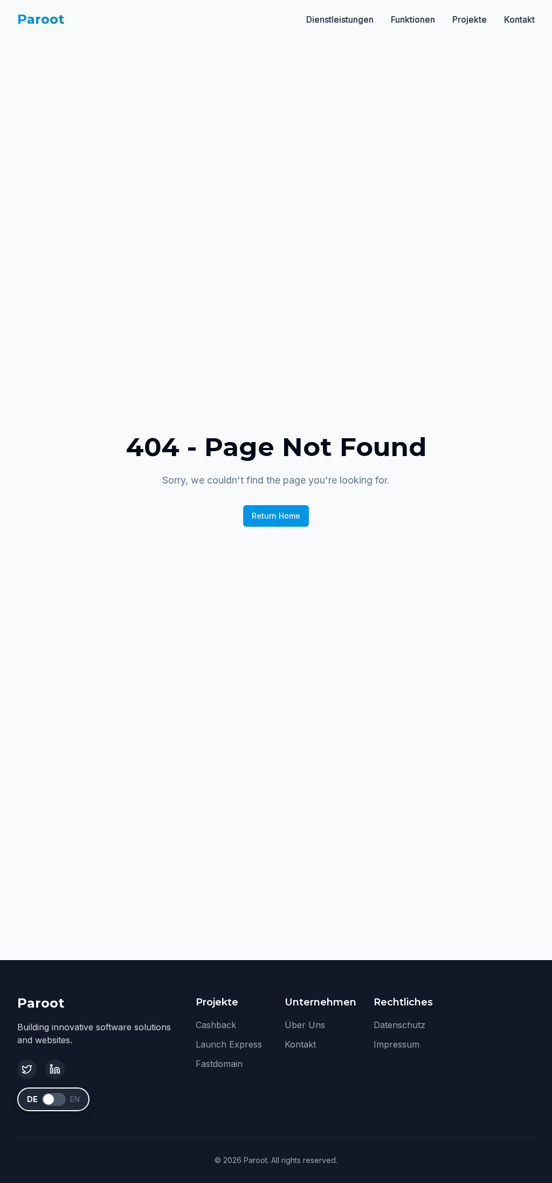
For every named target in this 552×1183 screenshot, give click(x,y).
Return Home (276, 515)
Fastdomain (219, 1063)
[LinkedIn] (55, 1069)
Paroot (40, 19)
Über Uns (305, 1024)
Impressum (396, 1044)
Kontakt (519, 19)
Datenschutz (399, 1024)
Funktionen (413, 19)
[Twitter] (27, 1069)
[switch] (54, 1099)
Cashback (216, 1024)
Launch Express (229, 1044)
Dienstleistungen (340, 19)
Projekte (469, 19)
